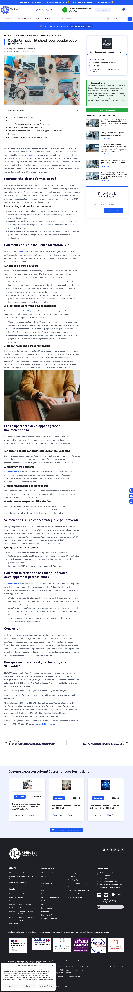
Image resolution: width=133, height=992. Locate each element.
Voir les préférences (45, 986)
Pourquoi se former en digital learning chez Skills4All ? (28, 137)
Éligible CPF (20, 797)
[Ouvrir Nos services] (74, 18)
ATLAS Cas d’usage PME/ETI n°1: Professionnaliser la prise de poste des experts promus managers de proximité (114, 175)
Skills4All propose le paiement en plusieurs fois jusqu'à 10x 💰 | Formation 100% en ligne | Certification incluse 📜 (66, 2)
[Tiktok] (122, 849)
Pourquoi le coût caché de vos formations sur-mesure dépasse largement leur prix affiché (113, 134)
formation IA (32, 155)
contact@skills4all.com (45, 724)
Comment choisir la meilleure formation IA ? (24, 121)
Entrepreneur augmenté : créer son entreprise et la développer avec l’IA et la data (26, 806)
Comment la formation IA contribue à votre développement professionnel (35, 131)
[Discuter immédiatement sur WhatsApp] (64, 10)
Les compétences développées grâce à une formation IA (28, 124)
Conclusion (12, 134)
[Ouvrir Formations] (13, 18)
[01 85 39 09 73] (37, 10)
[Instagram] (118, 849)
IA (11, 35)
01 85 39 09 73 (45, 10)
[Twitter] (114, 849)
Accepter (11, 986)
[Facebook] (111, 849)
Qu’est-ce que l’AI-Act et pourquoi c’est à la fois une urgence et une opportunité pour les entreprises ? (114, 121)
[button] (53, 966)
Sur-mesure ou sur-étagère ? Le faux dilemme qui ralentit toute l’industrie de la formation (113, 162)
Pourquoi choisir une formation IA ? (21, 117)
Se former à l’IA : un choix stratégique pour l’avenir (27, 127)
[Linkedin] (103, 849)
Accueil (7, 35)
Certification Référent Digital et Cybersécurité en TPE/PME (104, 806)
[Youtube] (107, 849)
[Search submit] (130, 19)
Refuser (28, 986)
